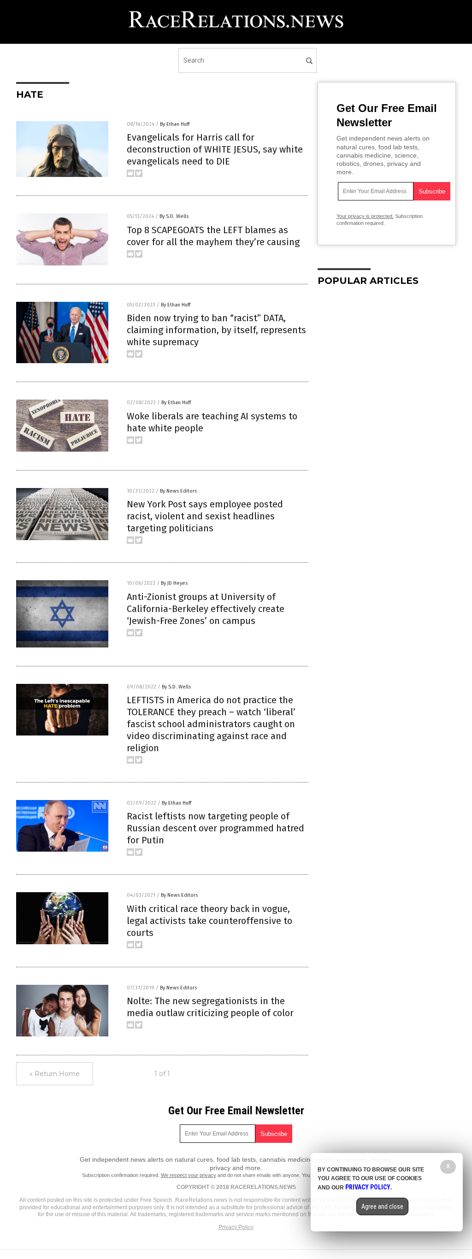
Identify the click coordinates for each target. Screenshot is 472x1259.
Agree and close (382, 1206)
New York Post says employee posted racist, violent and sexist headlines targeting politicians (205, 516)
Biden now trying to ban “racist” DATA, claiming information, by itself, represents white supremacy (216, 329)
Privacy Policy (236, 1227)
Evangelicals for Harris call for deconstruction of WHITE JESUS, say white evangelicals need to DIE (215, 149)
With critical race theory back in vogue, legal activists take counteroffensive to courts (209, 920)
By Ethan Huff (174, 124)
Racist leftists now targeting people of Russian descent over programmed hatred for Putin (215, 828)
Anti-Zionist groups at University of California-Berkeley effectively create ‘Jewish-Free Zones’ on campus (205, 608)
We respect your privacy (188, 1175)
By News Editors (178, 491)
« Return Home (55, 1074)
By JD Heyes (174, 583)
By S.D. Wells (174, 216)
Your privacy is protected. (365, 216)
